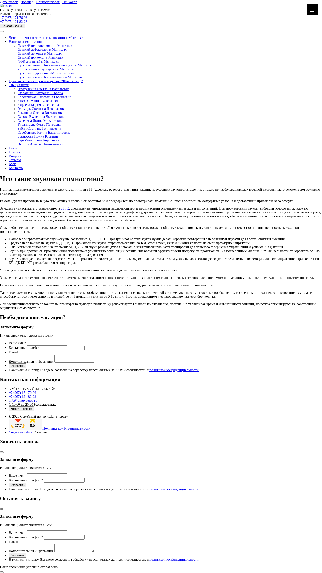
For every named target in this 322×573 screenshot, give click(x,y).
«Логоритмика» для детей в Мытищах (46, 69)
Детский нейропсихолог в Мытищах (45, 45)
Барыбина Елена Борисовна (38, 140)
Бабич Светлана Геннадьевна (39, 128)
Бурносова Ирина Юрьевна (38, 136)
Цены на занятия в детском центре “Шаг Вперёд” (46, 81)
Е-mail (13, 352)
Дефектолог (9, 2)
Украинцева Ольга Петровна (39, 124)
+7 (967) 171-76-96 (13, 18)
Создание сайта (20, 432)
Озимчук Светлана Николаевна (41, 109)
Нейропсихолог (48, 2)
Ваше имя (17, 343)
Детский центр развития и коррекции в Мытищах (46, 37)
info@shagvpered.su (23, 400)
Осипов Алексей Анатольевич (40, 144)
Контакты (16, 168)
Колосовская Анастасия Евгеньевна (44, 97)
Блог (12, 164)
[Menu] (312, 9)
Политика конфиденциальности (66, 428)
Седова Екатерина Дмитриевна (41, 116)
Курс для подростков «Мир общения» (46, 73)
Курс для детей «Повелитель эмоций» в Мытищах (55, 65)
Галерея (14, 152)
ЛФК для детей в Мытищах (38, 61)
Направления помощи (25, 41)
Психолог (69, 2)
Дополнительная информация (31, 361)
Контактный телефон (26, 347)
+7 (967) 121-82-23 (13, 21)
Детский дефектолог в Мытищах (42, 49)
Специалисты (19, 85)
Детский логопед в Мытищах (40, 53)
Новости (15, 148)
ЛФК (65, 208)
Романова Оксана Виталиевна (40, 113)
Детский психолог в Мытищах (40, 57)
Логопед (27, 2)
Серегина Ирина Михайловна (40, 120)
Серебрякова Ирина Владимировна (44, 132)
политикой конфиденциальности (174, 370)
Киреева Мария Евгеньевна (38, 105)
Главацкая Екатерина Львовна (40, 93)
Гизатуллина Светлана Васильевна (43, 89)
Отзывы (15, 160)
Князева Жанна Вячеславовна (40, 101)
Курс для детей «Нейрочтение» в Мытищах (50, 77)
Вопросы (15, 156)
